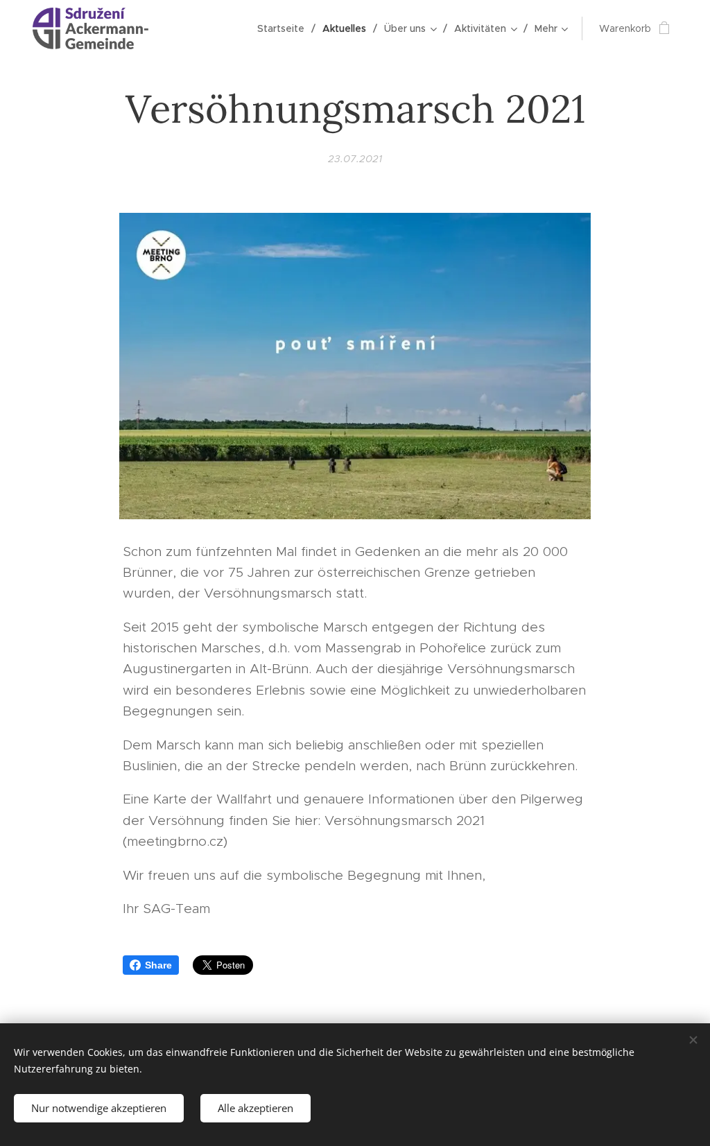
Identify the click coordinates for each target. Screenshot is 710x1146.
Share (158, 965)
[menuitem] (284, 28)
